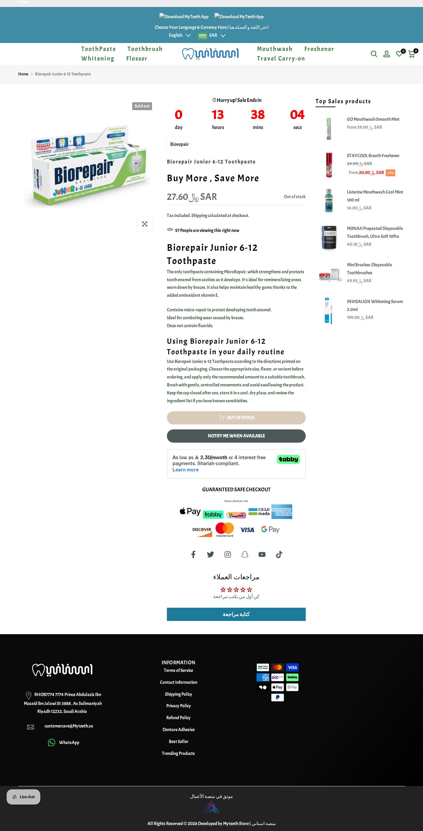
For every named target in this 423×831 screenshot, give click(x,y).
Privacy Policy (178, 706)
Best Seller (178, 741)
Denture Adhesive (179, 729)
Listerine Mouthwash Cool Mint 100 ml (375, 196)
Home (23, 74)
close (12, 2)
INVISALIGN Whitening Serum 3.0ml (375, 305)
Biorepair (179, 144)
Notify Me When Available (236, 436)
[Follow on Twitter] (210, 554)
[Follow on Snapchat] (245, 554)
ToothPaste (98, 49)
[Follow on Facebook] (193, 554)
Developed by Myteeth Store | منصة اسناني (237, 823)
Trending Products (178, 753)
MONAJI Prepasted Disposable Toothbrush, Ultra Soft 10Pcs (375, 232)
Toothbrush (145, 49)
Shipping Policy (178, 694)
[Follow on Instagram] (227, 554)
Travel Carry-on (281, 59)
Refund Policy (178, 718)
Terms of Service (178, 670)
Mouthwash (275, 49)
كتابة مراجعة (236, 614)
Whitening (98, 59)
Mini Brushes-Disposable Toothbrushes (369, 269)
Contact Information (178, 682)
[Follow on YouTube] (262, 554)
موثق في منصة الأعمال (211, 796)
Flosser (137, 59)
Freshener (319, 49)
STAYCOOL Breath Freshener (373, 155)
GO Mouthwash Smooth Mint (373, 119)
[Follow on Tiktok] (279, 554)
